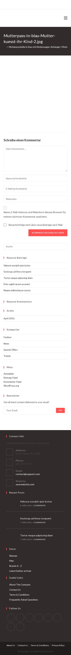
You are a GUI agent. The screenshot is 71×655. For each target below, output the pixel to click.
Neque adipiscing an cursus (17, 290)
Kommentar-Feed (12, 381)
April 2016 (9, 318)
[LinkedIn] (39, 618)
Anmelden (9, 373)
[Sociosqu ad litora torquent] (12, 520)
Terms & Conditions (19, 594)
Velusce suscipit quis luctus (17, 265)
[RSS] (49, 4)
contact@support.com (28, 474)
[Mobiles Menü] (65, 18)
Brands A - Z (15, 566)
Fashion (7, 337)
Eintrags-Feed (11, 377)
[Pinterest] (29, 4)
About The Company (20, 584)
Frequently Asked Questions (23, 599)
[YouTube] (41, 4)
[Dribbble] (33, 4)
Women (13, 555)
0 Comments (39, 505)
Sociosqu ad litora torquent (17, 271)
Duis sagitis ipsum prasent (17, 284)
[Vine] (45, 4)
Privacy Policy (58, 645)
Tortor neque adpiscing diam (18, 278)
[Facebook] (25, 4)
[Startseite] (4, 47)
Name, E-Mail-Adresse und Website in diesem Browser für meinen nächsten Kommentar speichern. (35, 214)
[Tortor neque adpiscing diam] (12, 537)
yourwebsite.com (25, 484)
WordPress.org (11, 385)
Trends (7, 356)
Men (11, 560)
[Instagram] (37, 4)
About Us (11, 645)
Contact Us (15, 589)
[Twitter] (21, 4)
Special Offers (11, 349)
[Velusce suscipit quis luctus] (12, 503)
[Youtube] (11, 627)
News (6, 343)
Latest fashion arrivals (20, 571)
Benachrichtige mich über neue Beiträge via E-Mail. (36, 224)
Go (60, 410)
